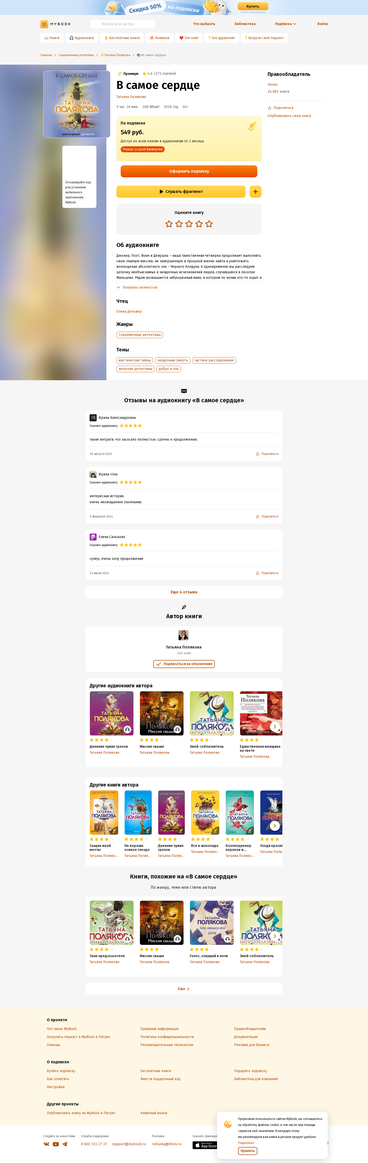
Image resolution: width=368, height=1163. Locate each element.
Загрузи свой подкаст (266, 38)
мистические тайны (135, 360)
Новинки (162, 38)
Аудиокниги (84, 38)
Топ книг (192, 38)
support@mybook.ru (129, 1144)
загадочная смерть (172, 360)
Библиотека (245, 24)
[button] (275, 826)
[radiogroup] (189, 224)
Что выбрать (204, 24)
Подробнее (246, 1143)
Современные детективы (140, 335)
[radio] (169, 224)
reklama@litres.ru (166, 1144)
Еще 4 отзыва (184, 592)
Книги (54, 38)
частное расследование (214, 360)
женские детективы (135, 369)
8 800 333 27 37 (94, 1144)
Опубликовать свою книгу (289, 116)
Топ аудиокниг (223, 38)
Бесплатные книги (124, 38)
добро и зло (169, 369)
